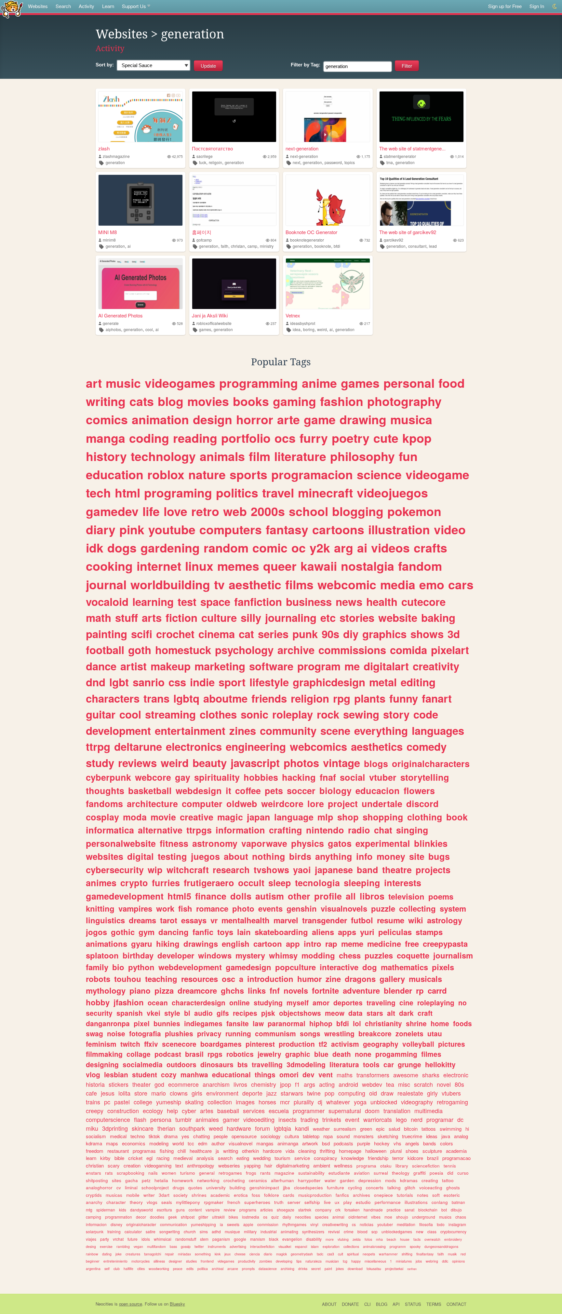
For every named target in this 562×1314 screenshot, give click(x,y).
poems (440, 896)
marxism (257, 1239)
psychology (244, 649)
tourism (282, 1157)
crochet (175, 633)
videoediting (258, 1119)
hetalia (161, 1180)
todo (441, 1224)
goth (139, 649)
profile (328, 896)
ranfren (412, 1269)
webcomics (318, 746)
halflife (128, 1268)
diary (100, 529)
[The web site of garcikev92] (421, 200)
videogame (437, 474)
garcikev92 (393, 240)
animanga (287, 1143)
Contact (456, 1304)
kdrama (94, 1143)
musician (332, 1261)
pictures (451, 1044)
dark (406, 1013)
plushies (179, 1033)
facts (417, 1239)
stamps (429, 931)
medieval (183, 1157)
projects (433, 869)
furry (314, 438)
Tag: (305, 64)
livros (240, 1084)
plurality (304, 1101)
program (319, 666)
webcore (153, 777)
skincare (143, 1128)
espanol (301, 1246)
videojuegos (392, 492)
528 (180, 323)
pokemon (414, 511)
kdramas (409, 1180)
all (351, 896)
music (123, 383)
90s (330, 633)
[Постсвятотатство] (234, 116)
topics (349, 162)
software (271, 666)
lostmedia (250, 1217)
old (373, 1093)
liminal (131, 1187)
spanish (129, 1013)
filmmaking (104, 1054)
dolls (240, 896)
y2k (320, 547)
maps (112, 1143)
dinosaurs (217, 1064)
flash (140, 1119)
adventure (361, 990)
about (236, 856)
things (265, 1074)
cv (118, 1187)
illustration (399, 529)
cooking (109, 566)
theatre (397, 869)
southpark (192, 1128)
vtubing (343, 1239)
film (259, 456)
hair (268, 1165)
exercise (106, 1246)
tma (389, 162)
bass (173, 1246)
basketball (150, 790)
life (151, 511)
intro (312, 943)
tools (371, 1064)
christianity (383, 1023)
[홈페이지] (234, 200)
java (445, 1136)
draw (387, 1093)
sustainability (311, 1173)
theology (400, 1173)
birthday (138, 955)
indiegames (203, 1023)
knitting (100, 908)
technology (163, 456)
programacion (312, 474)
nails (153, 1173)
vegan (138, 1246)
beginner (93, 1261)
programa (366, 1166)
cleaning (307, 1150)
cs (354, 1224)
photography (404, 401)
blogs (376, 763)
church (190, 1231)
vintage (341, 762)
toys (225, 931)
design (212, 419)
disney (116, 1224)
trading (309, 1119)
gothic (123, 931)
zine (333, 978)
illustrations (416, 1202)
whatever (338, 1101)
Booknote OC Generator (311, 232)
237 (273, 323)
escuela (279, 1110)
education (114, 474)
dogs (122, 547)
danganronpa (108, 1023)
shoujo (402, 1217)
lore (315, 803)
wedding (262, 1157)
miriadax (184, 1253)
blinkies (431, 843)
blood (362, 1231)
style (172, 1013)
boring (308, 329)
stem (204, 1239)
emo (431, 584)
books (251, 401)
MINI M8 (107, 232)
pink (131, 529)
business (309, 601)
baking (438, 617)
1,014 (459, 156)
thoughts (105, 790)
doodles (157, 1217)
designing (102, 1064)
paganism (221, 1239)
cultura (292, 1136)
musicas (114, 1195)
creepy (94, 1110)
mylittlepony (188, 1202)
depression (369, 1180)
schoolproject (155, 1187)
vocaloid (107, 601)
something (203, 1253)
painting (106, 633)
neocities (303, 1217)
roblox (165, 474)
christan (238, 246)
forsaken (352, 1209)
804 (273, 240)
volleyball (418, 1044)
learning (153, 601)
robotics (240, 1054)
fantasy (287, 529)
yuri (367, 931)
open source (130, 1304)
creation (132, 1165)
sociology (271, 1136)
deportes (348, 1002)
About (329, 1304)
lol (357, 1023)
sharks (430, 1074)
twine (314, 1093)
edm (202, 1143)
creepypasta (445, 943)
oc (298, 547)
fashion (341, 401)
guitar (100, 714)
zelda (357, 1239)
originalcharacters (431, 763)
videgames (226, 1261)
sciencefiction (426, 1166)
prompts (248, 1268)
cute (385, 438)
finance (210, 896)
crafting (285, 830)
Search (63, 6)
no (462, 1002)
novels (296, 990)
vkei (153, 1013)
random (226, 547)
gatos (340, 843)
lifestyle (269, 682)
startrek (304, 1209)
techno (137, 1136)
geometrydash (302, 1253)
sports (248, 474)
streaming (170, 714)
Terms (433, 1304)
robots (98, 978)
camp (252, 246)
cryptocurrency (453, 1231)
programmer (309, 1110)
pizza (164, 990)
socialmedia (143, 1064)
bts (242, 1064)
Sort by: (105, 64)
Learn (108, 6)
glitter (203, 1217)
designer (175, 1261)
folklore (271, 1195)
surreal (381, 1173)
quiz (275, 1217)
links (257, 990)
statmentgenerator (400, 156)
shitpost (187, 1217)
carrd (437, 990)
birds (300, 856)
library (401, 1166)
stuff (126, 617)
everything (381, 730)
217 (367, 323)
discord (422, 803)
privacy (209, 1033)
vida (290, 1150)
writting (230, 1150)
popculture (295, 966)
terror (398, 1157)
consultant (417, 246)
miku (92, 1128)
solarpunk (94, 1231)
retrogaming (452, 1101)
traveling (381, 1002)
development (118, 730)
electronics (194, 746)
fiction (181, 617)
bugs (439, 856)
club (117, 1268)
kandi (302, 1128)
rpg (341, 698)
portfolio (246, 438)
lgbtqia (282, 1128)
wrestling (339, 1033)
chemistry (263, 1084)
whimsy (283, 955)
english (235, 943)
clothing (424, 817)
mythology (106, 990)
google (240, 1239)
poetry (350, 438)
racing (162, 1157)
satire (150, 1231)
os (265, 1217)
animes (101, 882)
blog (170, 401)
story (396, 714)
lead (433, 246)
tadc (320, 1253)
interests (402, 882)
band (367, 869)
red (463, 1253)
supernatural (344, 1110)
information (240, 830)
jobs (419, 1261)
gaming (294, 401)
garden (347, 1180)
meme (352, 943)
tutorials (405, 1195)
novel (444, 1084)
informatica (110, 830)
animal (338, 1217)
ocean (158, 1002)
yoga (360, 1101)
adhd (216, 1231)
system (453, 908)
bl (187, 1013)
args (309, 1084)
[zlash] (140, 116)
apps (347, 931)
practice (394, 1209)
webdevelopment (190, 966)
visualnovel (240, 1143)
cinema (216, 633)
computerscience (108, 1119)
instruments (217, 1246)
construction (123, 1110)
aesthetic (255, 584)
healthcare (201, 1150)
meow (334, 1013)
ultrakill (218, 1217)
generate (111, 323)
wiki (415, 920)
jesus (107, 1093)
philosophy (362, 456)
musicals (425, 978)
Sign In (536, 6)
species (321, 1217)
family (97, 966)
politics (237, 492)
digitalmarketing (292, 1165)
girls (197, 1093)
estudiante (339, 1173)
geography (380, 1044)
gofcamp (204, 240)
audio (203, 1013)
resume (390, 920)
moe (388, 1217)
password (333, 162)
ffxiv (151, 1044)
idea (297, 329)
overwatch (432, 1239)
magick (281, 1253)
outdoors (181, 1064)
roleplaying (435, 1002)
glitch (410, 1187)
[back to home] (12, 9)
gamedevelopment (125, 896)
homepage (350, 1150)
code (425, 714)
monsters (364, 1136)
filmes (431, 1054)
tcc (191, 1143)
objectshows (300, 1013)
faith (224, 246)
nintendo (325, 830)
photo (243, 908)
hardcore (272, 1150)
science (379, 474)
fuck (202, 162)
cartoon (267, 943)
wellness (343, 1165)
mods (390, 1180)
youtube (171, 529)
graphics (384, 633)
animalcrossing (374, 1246)
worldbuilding (170, 584)
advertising (238, 1246)
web (235, 511)
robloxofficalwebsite (214, 323)
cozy (169, 1074)
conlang (440, 1202)
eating (242, 1157)
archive (295, 649)
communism (275, 1033)
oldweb (241, 803)
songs (310, 1033)
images (245, 1101)
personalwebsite (121, 843)
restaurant (118, 1150)
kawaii (319, 566)
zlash (104, 148)
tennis (450, 1166)
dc (460, 1119)
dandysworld (141, 1209)
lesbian (116, 1074)
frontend (207, 1261)
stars (375, 1013)
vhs (397, 1143)
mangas (265, 1143)
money (391, 856)
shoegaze (285, 1209)
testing (172, 856)
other (299, 896)
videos (390, 547)
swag (94, 1033)
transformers (372, 1074)
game (320, 419)
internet (159, 566)
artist (133, 666)
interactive (339, 966)
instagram (457, 1224)
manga (105, 438)
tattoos (428, 1128)
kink (218, 1253)
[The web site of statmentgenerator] (421, 116)
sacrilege (204, 156)
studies (191, 1261)
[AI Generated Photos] (140, 283)
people (221, 1136)
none (363, 1054)
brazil (432, 1157)
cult (340, 1253)
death (341, 1054)
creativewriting (335, 1224)
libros (372, 896)
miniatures (404, 1261)
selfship (312, 1202)
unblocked (383, 1101)
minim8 (109, 240)
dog (369, 966)
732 (367, 240)
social (352, 777)
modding (318, 955)
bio (118, 966)
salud (394, 1128)
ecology (153, 1110)
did (450, 1173)
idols (145, 1239)
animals (222, 456)
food (451, 383)
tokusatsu (374, 1268)
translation (396, 1110)
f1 (297, 1084)
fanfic (203, 931)
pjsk (268, 1013)
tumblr (183, 1119)
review (229, 1209)
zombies (265, 1261)
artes (206, 1110)
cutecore (423, 601)
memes (238, 566)
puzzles (379, 955)
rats (109, 1173)
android (348, 1084)
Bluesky (177, 1304)
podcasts (343, 1143)
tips (298, 1261)
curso (463, 1173)
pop (329, 1093)
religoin (215, 162)
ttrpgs (199, 830)
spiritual (353, 1253)
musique (232, 1231)
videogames (180, 383)
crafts (430, 547)
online (239, 1002)
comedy (427, 746)
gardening (170, 547)
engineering (256, 746)
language (294, 817)
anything (333, 856)
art (94, 383)
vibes (376, 1217)
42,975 (177, 156)
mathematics (404, 966)
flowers (419, 790)
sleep (279, 882)
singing (412, 830)
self (107, 1268)
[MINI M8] (140, 200)
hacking (299, 777)
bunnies (167, 1023)
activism (345, 1044)
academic (220, 1195)
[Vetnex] (328, 283)
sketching (388, 1136)
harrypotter (309, 1180)
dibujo (456, 1209)
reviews (137, 762)
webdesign (199, 790)
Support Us (134, 6)
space (215, 601)
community (288, 730)
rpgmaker (213, 1202)
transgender (324, 920)
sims (204, 1231)
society (180, 1195)
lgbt (119, 682)
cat (246, 633)
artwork (310, 1143)
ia (221, 1224)
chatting (201, 1136)
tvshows (271, 869)
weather (321, 1128)
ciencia (254, 1253)
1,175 (365, 156)
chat (383, 830)
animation (160, 419)
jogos (96, 931)
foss (256, 1195)
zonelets (409, 1033)
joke (118, 1253)
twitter (199, 1246)
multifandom (156, 1246)
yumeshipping (203, 1224)
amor (321, 1002)
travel (278, 492)
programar (439, 1119)
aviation (362, 1173)
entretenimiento (115, 1261)
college (143, 1101)
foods (462, 1023)
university (216, 1187)
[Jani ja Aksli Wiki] (234, 283)
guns (180, 1209)
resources (199, 978)
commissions (352, 649)
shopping (383, 817)
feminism (101, 1044)
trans (156, 698)
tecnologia (317, 882)
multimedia (428, 1110)
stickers (118, 1084)
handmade (373, 1209)
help (172, 1110)
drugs (178, 1187)
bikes (233, 1217)
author (218, 1143)
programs (247, 1209)
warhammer (388, 1253)
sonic (254, 714)
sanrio (149, 682)
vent (325, 1074)
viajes (91, 1239)
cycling (355, 1187)
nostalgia (367, 566)
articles (266, 1209)
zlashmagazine (116, 156)
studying (268, 1002)
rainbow (92, 1253)
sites (116, 1180)
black (273, 1239)
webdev (372, 1084)
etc (328, 617)
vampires (135, 908)
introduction (270, 978)
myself (298, 1002)
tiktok (154, 1136)
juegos (205, 856)
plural (396, 1150)
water (330, 1180)
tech (98, 492)
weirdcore (282, 803)
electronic (455, 1074)
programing (178, 492)
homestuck (183, 649)
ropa (328, 1136)
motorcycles (140, 1261)
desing (91, 1246)
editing (418, 682)
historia (95, 1084)
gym (146, 931)
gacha (131, 1180)
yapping (252, 1165)
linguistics (105, 920)
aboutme (225, 698)
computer (202, 803)
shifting (407, 1253)
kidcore (415, 1157)
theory (136, 1202)
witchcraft (188, 869)
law (258, 1023)
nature (207, 474)
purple (363, 1143)
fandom (420, 566)
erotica (241, 1195)
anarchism (216, 1084)
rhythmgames (294, 1224)
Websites (38, 6)
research (231, 869)
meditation (406, 1224)
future (132, 1239)
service (302, 1157)
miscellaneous (375, 1261)
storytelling (424, 777)
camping (93, 1217)
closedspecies (308, 1187)
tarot (168, 920)
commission (267, 1224)
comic (270, 547)
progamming (396, 1054)
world (178, 1143)
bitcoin (411, 1128)
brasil (194, 1054)
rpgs (214, 1054)
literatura (344, 1064)
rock (328, 714)
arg (343, 547)
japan (258, 817)
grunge (409, 1064)
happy (356, 1261)
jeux (227, 1253)
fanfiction (258, 601)
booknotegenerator (307, 240)
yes (185, 1136)
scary (114, 1165)
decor (141, 1217)
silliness (159, 1261)
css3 (330, 1253)
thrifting (327, 1150)
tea (390, 1084)
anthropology (200, 1165)
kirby (105, 1157)
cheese (240, 1253)
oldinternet (357, 1217)
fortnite (325, 990)
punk (305, 633)
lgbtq (186, 698)
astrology (444, 920)
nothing (268, 856)
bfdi (337, 246)
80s (459, 1084)
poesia (436, 1173)
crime (349, 1231)
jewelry (269, 1054)
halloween (375, 1150)
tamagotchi (152, 1253)
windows (215, 955)
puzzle (383, 908)
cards (288, 1195)
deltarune (138, 746)
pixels (443, 966)
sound (343, 1136)
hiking (168, 943)
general (207, 1173)
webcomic (346, 584)
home (440, 1023)
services (254, 1110)
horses (267, 1101)
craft (425, 1013)
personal (409, 383)
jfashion (129, 1002)
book (457, 817)
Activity (86, 6)
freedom (94, 1150)
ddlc (445, 1261)
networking (208, 1180)
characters (113, 698)
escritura (164, 1209)
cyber (189, 1110)
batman (458, 1202)
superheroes (257, 1202)
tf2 (323, 1044)
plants (369, 698)
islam (315, 1246)
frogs (251, 1173)
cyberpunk (108, 777)
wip (155, 869)
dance (101, 666)
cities (141, 1268)
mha (379, 1239)
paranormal (286, 1023)
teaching (161, 978)
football (105, 649)
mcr (285, 1101)
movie (163, 817)
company (323, 1209)
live (327, 1202)
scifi (141, 633)
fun (408, 456)
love (175, 511)
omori (289, 1074)
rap (331, 943)
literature (300, 456)
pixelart (450, 649)
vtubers (451, 1093)
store (140, 1093)
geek (172, 1217)
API (396, 1304)
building (238, 1187)
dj (320, 1101)
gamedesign (248, 966)
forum (262, 1128)
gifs (223, 1013)
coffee (248, 790)
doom (372, 1110)
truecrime (412, 1136)
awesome (405, 1074)
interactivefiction (262, 1246)
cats (141, 401)
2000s (268, 511)
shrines (199, 1195)
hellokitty (440, 1064)
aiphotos (113, 329)
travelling (267, 1064)
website (397, 617)
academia (456, 1150)
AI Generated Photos (120, 315)
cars (461, 584)
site (416, 856)
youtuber (385, 1224)
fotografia (145, 1033)
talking (394, 1187)
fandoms (104, 803)
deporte (252, 1093)
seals (166, 1202)
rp (420, 990)
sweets (233, 1224)
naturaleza (313, 1261)
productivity (246, 1261)
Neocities (104, 1304)
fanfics (342, 1195)
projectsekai (394, 1268)
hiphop (320, 1023)
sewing (361, 714)
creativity (436, 666)
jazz (271, 1093)
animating (289, 1231)
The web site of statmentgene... (412, 148)
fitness (174, 843)
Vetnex (293, 315)
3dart (164, 1195)
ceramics (258, 1180)
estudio (363, 1202)
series (273, 633)
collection (219, 1101)
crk (338, 1209)
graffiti (419, 1173)
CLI (367, 1304)
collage (139, 1054)
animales (207, 1119)
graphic (297, 1054)
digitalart (386, 666)
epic (380, 1128)
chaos (460, 1217)
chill (182, 1150)
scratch (423, 1084)
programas (144, 1150)
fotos (368, 1239)
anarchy (94, 1202)
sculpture (432, 1150)
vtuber (382, 777)
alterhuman (282, 1180)
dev (308, 1074)
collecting (417, 908)
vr (214, 920)
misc (404, 1084)
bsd (326, 1143)
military (250, 1231)
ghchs (232, 990)
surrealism (345, 1128)
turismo (187, 1173)
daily (287, 1217)
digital (140, 856)
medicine (384, 943)
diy (350, 633)
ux (337, 1202)
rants (265, 1173)
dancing (173, 931)
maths (345, 1074)
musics (445, 1217)
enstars (93, 1173)
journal (106, 584)
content (195, 1209)
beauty (210, 762)
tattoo (448, 1180)
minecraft (325, 492)
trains (93, 1101)
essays (194, 920)
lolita (124, 1093)
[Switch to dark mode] (555, 6)
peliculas (395, 931)
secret (316, 1268)
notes (422, 1195)
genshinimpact (264, 1187)
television (406, 896)
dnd (95, 682)
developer (175, 955)
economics (133, 1143)
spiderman (105, 1209)
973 (180, 240)
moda (135, 817)
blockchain (427, 1209)
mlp (325, 817)
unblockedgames (396, 1231)
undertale (382, 803)
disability (314, 1239)
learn (91, 1157)
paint (328, 1268)
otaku (386, 1166)
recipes (245, 1013)
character (116, 1202)
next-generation (302, 148)
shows (427, 633)
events (270, 908)
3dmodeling (306, 1064)
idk (94, 547)
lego (401, 1119)
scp (374, 1231)
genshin (302, 908)
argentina (93, 1268)
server (294, 1202)
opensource (244, 1136)
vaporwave (264, 843)
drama (171, 1136)
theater (141, 1084)
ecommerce (183, 1084)
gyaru (141, 943)
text (179, 1165)
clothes (218, 714)
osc (228, 978)
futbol (362, 920)
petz (146, 1180)
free (412, 943)
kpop (417, 438)
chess (350, 955)
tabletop (311, 1136)
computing (351, 1093)
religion (310, 698)
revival (334, 1231)
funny (403, 698)
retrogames (230, 1173)
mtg (89, 1209)
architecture (152, 803)
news (349, 601)
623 (461, 240)
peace (177, 1268)
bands (429, 1143)
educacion (377, 790)
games (205, 329)
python (141, 966)
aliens (323, 931)
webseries (229, 1165)
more (330, 1239)
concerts (374, 1187)
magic (230, 817)
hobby (98, 1002)
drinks (302, 1268)
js (217, 1150)
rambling (123, 1246)
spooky (415, 1246)
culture (219, 617)
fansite (237, 1023)
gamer (231, 1119)
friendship (378, 1157)
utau (434, 1033)
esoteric (452, 1195)
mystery (250, 955)
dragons (360, 978)
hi (467, 1128)
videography (417, 1101)
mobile (133, 1195)
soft (436, 1195)
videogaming (157, 1165)
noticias (366, 1224)
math (98, 617)
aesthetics (377, 746)
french (233, 1202)
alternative (160, 830)
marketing (219, 666)
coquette (413, 955)
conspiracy (325, 1157)
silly (251, 617)
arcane (232, 1268)
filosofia (426, 1224)
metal (383, 682)
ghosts (453, 1187)
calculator (133, 1231)
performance (388, 1202)
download (355, 1268)
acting (327, 1084)
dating (107, 1253)
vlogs (152, 1202)
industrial (269, 1231)
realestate (410, 1093)
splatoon (102, 955)
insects (287, 1119)
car (388, 1064)
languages (438, 730)
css (177, 682)
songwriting (169, 1231)
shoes (412, 1150)
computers (230, 529)
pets (274, 790)
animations (106, 943)
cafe (91, 1093)
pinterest (260, 1044)
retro (205, 511)
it (228, 790)
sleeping (362, 882)
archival (217, 1268)
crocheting (234, 1180)
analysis (205, 1157)
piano (140, 990)
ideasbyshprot (302, 323)
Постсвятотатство (212, 148)
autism (269, 896)
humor (309, 978)
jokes (340, 1268)
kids (122, 1209)
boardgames (221, 1044)
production (297, 1044)
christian (95, 1165)
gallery (392, 978)
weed (216, 1128)
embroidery (453, 1239)
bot (444, 1209)
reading (195, 438)
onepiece (383, 1195)
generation (115, 162)
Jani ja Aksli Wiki (210, 315)
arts (152, 617)
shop (348, 817)
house (404, 1239)
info (364, 856)
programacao (456, 1157)
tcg (345, 1261)
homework (182, 1180)
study (100, 762)
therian (166, 1128)
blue (321, 1054)
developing (284, 1261)
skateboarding (281, 931)
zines (242, 730)
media (397, 584)
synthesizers (313, 1231)
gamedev (112, 511)
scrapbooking (130, 1173)
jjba (286, 1187)
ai (129, 246)
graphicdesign (329, 682)
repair (169, 1253)
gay (182, 777)
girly (432, 1093)
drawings (200, 943)
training (114, 1231)
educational (231, 1074)
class (431, 1231)
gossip (186, 1246)
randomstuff (185, 1239)
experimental (382, 843)
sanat (409, 1209)
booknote (322, 246)
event (352, 1119)
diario (268, 1253)
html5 (179, 896)
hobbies (261, 777)
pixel (142, 1023)
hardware (239, 1128)
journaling (290, 617)
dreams (142, 920)
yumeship (168, 1101)
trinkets (331, 1119)
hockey (382, 1143)
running (238, 1033)
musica (411, 419)
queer (280, 566)
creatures (133, 1253)
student (144, 1074)
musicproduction (315, 1195)
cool (149, 329)
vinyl (314, 1224)
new (419, 1231)
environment (222, 1093)
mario (158, 1093)
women (169, 1173)
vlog (93, 1074)
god (159, 1084)
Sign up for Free (505, 6)
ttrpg (98, 746)
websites (104, 856)
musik (452, 1253)
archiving (287, 1268)
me (352, 666)
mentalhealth (245, 920)
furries (166, 882)
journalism (453, 955)
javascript (255, 762)
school (308, 511)
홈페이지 (201, 232)
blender (398, 990)
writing (106, 401)
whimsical (162, 1239)
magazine (284, 1173)
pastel (122, 1101)
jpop (285, 1084)
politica (202, 1268)
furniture (335, 1187)
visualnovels (344, 908)
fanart (437, 698)
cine (406, 1002)
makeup (171, 666)
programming (258, 383)
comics (107, 419)
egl (149, 1157)
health (381, 601)
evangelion (292, 1239)
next (296, 162)
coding (149, 438)
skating (194, 1101)
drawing (363, 419)
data (355, 1013)
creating (429, 1180)
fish (185, 908)
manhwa (194, 1074)
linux (199, 566)
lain (244, 931)
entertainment (190, 730)
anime (319, 383)
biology (335, 790)
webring (432, 1261)
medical (118, 1136)
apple (248, 1224)
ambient (321, 1165)
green (366, 1128)
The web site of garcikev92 (407, 232)
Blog (381, 1304)
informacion (96, 1224)
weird (322, 329)
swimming (451, 1128)
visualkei (284, 1246)
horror (254, 419)
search (225, 1157)
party (104, 1239)
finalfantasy (425, 1253)
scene (335, 730)
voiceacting (430, 1187)
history (106, 456)
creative (196, 817)
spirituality (217, 777)
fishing (167, 1150)
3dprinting (115, 1128)
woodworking (159, 1268)
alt (391, 1013)
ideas (431, 1136)
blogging (357, 511)
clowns (179, 1093)
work (165, 908)
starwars (292, 1093)
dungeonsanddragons (441, 1246)
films (299, 584)
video (450, 529)
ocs (285, 438)
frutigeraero (209, 882)
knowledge (352, 1157)
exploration (331, 1246)
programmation (118, 1217)
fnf (275, 990)
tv (219, 584)
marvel (286, 920)
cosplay (102, 817)
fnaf (328, 777)
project (343, 803)
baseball (228, 1110)
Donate (350, 1304)
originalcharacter (141, 1224)
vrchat (118, 1239)
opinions (458, 1261)
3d (454, 633)
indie (202, 682)
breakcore (375, 1033)
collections (351, 1246)
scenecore (179, 1044)
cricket (135, 1157)
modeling (158, 1143)
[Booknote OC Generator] (328, 200)
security (99, 1013)
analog (461, 1136)
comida (408, 649)
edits (190, 1268)
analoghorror (99, 1187)
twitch (130, 1044)
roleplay (292, 714)
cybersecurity (115, 869)
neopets (369, 1253)
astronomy (214, 843)
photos (301, 762)
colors (446, 1143)
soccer (301, 790)
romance (212, 908)
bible (119, 1157)
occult (251, 882)
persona (160, 1119)
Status (413, 1304)
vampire (213, 1209)
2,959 (272, 156)
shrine (416, 1023)
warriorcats (377, 1119)
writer (149, 1195)
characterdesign (198, 1002)
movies (208, 401)
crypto (134, 882)
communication (173, 1224)
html (127, 492)
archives (361, 1195)
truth (279, 1202)
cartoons (338, 529)
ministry (267, 246)
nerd (416, 1119)
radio (359, 830)
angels (412, 1143)
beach (391, 1239)
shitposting (97, 1180)
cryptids (94, 1195)
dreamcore (197, 990)
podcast (167, 1054)
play (347, 1202)
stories (357, 617)
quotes (195, 1187)
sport (232, 682)
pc (107, 1101)
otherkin (250, 1150)
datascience (268, 1268)
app (293, 943)
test (187, 601)
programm (398, 1246)
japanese (334, 869)
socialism (96, 1136)
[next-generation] (328, 116)
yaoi (302, 869)
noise (116, 1033)
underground (423, 1217)
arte (288, 419)
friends (269, 698)
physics (307, 843)
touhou (127, 978)
